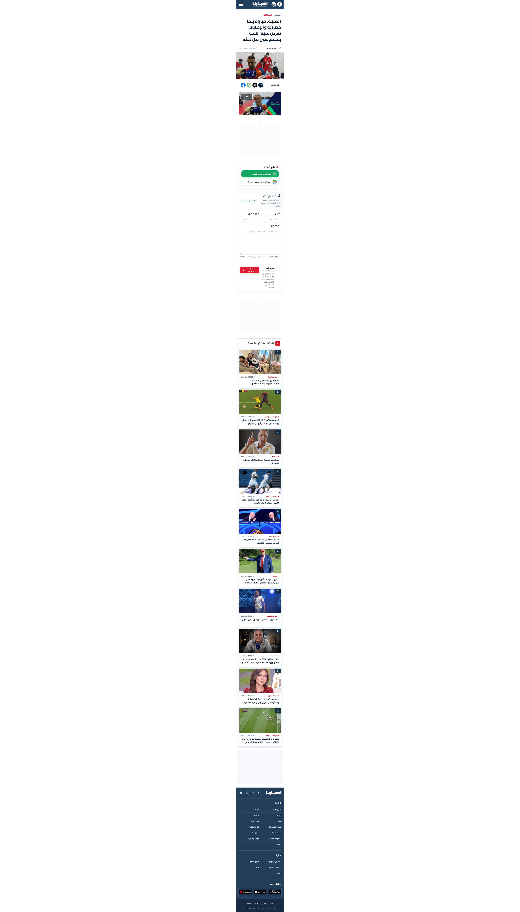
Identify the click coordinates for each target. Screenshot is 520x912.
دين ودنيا (255, 832)
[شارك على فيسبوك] (243, 85)
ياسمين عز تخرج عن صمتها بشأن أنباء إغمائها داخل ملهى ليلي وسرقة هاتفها (261, 700)
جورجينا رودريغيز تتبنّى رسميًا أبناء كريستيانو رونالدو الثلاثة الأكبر (264, 382)
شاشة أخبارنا (267, 15)
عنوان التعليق (253, 213)
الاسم (277, 213)
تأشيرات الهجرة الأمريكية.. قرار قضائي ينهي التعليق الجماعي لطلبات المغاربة (262, 581)
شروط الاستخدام (275, 867)
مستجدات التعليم (275, 838)
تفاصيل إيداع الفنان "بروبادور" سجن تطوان (260, 619)
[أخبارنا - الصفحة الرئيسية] (274, 793)
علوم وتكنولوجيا (275, 827)
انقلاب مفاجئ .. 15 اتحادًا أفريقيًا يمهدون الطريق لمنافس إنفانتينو (261, 541)
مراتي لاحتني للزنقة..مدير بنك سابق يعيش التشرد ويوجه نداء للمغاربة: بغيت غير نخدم (260, 661)
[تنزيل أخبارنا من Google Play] (275, 892)
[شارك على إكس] (254, 85)
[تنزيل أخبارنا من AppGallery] (245, 892)
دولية (279, 821)
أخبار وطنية (277, 809)
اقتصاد (279, 815)
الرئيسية (278, 15)
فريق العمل (254, 861)
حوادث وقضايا (253, 838)
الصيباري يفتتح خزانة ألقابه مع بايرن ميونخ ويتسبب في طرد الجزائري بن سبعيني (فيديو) (260, 422)
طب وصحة (255, 821)
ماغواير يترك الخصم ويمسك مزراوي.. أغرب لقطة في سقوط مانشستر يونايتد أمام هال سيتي (260, 740)
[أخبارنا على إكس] (246, 792)
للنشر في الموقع (275, 861)
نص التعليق (274, 225)
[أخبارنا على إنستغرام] (252, 792)
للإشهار (279, 873)
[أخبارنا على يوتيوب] (240, 792)
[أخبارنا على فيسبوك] (279, 4)
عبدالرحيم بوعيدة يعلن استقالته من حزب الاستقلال (261, 461)
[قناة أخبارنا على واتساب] (273, 4)
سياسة (256, 809)
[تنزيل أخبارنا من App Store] (260, 892)
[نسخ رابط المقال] (260, 85)
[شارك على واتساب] (249, 85)
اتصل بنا (256, 867)
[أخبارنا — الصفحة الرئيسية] (260, 4)
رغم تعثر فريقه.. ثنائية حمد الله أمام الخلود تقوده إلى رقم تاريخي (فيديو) (260, 501)
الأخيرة (279, 844)
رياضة (256, 815)
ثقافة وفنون (254, 827)
